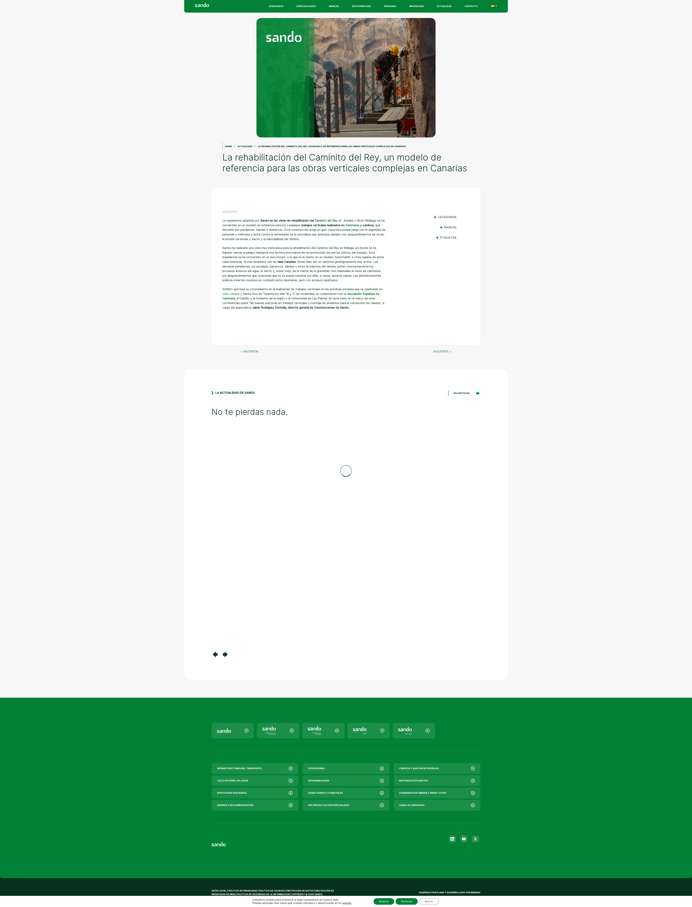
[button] (215, 654)
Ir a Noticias (462, 393)
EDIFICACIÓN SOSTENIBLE (232, 793)
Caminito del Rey (326, 220)
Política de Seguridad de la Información (263, 894)
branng (475, 892)
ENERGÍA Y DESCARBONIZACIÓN (235, 805)
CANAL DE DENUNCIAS (411, 805)
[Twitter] (475, 839)
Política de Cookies (272, 890)
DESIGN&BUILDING (318, 780)
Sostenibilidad (361, 6)
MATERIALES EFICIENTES (413, 780)
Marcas (334, 6)
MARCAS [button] (447, 227)
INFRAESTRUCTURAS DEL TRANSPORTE (239, 768)
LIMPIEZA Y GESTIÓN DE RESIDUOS (419, 768)
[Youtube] (463, 839)
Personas (390, 6)
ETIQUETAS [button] (445, 237)
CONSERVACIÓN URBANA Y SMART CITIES (422, 793)
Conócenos (276, 6)
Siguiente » (442, 351)
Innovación (416, 6)
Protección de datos (299, 890)
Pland (440, 892)
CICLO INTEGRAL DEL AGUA (232, 780)
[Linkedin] (452, 839)
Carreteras (352, 225)
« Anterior (249, 351)
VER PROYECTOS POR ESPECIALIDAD (328, 805)
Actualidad (444, 6)
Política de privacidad (243, 890)
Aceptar (384, 901)
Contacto (471, 6)
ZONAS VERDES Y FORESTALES (325, 793)
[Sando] (208, 5)
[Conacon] (323, 730)
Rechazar (406, 901)
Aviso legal (219, 890)
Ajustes (429, 901)
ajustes (347, 902)
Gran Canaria (230, 294)
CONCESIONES (316, 768)
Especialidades (306, 6)
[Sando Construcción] (278, 730)
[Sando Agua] (368, 730)
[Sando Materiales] (414, 730)
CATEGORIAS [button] (444, 217)
